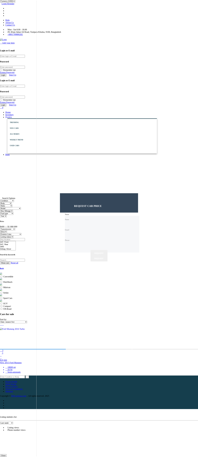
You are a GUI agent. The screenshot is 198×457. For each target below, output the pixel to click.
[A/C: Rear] (8, 244)
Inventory (9, 115)
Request (99, 253)
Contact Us (10, 25)
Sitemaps (9, 391)
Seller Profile (10, 384)
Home (8, 112)
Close (3, 456)
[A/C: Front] (8, 242)
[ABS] (8, 247)
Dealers (8, 117)
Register (10, 4)
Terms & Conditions (14, 389)
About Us (9, 22)
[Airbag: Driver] (8, 249)
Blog (7, 154)
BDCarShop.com (18, 396)
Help (7, 20)
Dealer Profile (11, 381)
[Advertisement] (99, 177)
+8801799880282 (15, 34)
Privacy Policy (11, 386)
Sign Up (12, 75)
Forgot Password (7, 72)
